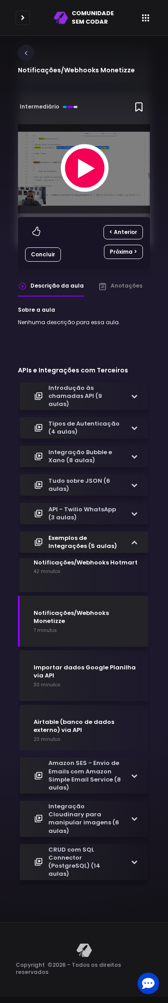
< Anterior (123, 232)
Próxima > (123, 251)
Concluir (43, 254)
